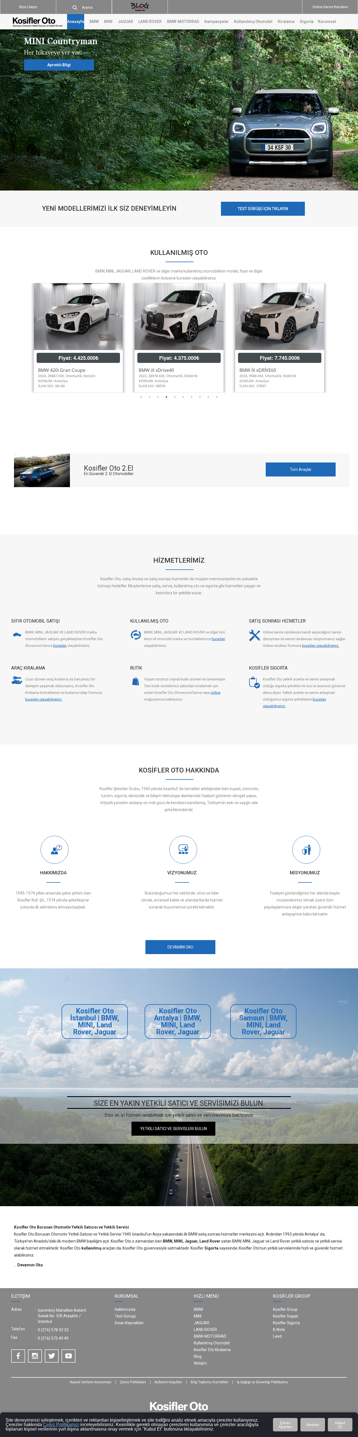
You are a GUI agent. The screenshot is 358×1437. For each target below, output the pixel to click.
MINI (197, 1316)
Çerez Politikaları (133, 1382)
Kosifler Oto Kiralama (212, 1349)
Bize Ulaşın (28, 7)
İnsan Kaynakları (129, 1323)
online (215, 693)
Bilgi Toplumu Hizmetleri (209, 1382)
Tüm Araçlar (301, 469)
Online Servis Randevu (330, 7)
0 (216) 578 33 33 (53, 1330)
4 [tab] (166, 397)
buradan (60, 646)
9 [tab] (208, 397)
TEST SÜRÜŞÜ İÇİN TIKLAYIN (263, 208)
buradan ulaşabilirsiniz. (320, 646)
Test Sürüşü (125, 1316)
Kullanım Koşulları (168, 1382)
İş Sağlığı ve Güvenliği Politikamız (262, 1382)
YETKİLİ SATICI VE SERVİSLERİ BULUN (173, 1128)
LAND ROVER (205, 1329)
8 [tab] (200, 397)
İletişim (200, 1363)
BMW (198, 1309)
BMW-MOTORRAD (210, 1336)
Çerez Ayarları (285, 1424)
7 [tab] (191, 397)
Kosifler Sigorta (286, 1323)
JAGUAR (201, 1323)
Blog (198, 1356)
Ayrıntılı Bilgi (59, 65)
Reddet (312, 1424)
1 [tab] (141, 397)
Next (334, 338)
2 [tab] (149, 397)
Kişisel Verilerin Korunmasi (90, 1382)
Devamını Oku (30, 1265)
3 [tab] (158, 397)
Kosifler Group (285, 1309)
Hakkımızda (125, 1309)
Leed (277, 1336)
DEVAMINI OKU (180, 947)
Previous (24, 338)
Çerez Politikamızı (61, 1424)
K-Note (279, 1329)
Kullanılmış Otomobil (253, 21)
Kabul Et (340, 1424)
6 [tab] (183, 397)
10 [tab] (217, 397)
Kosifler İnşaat (285, 1316)
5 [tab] (175, 397)
